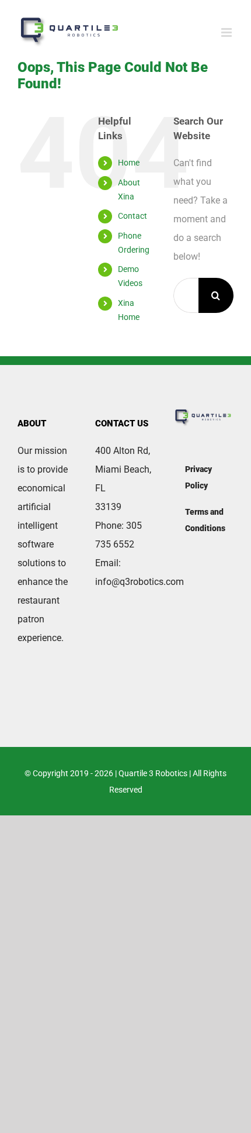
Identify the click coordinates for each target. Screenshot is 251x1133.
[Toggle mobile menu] (227, 32)
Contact (132, 216)
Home (129, 162)
